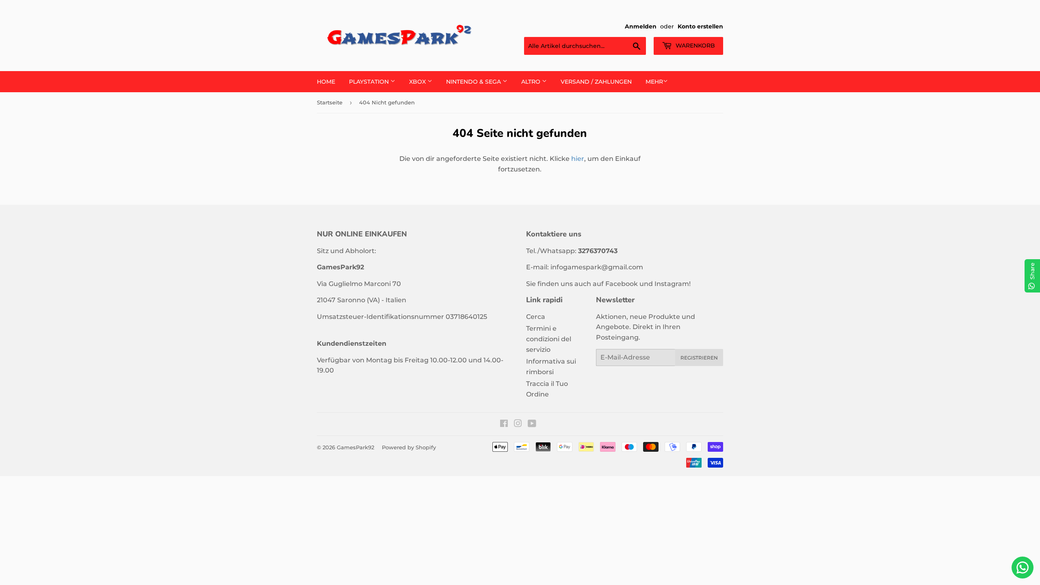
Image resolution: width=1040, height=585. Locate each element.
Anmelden (640, 26)
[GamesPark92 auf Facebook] (504, 424)
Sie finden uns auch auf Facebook (582, 284)
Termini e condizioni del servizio (548, 339)
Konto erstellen (700, 26)
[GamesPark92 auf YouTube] (532, 424)
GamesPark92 (355, 447)
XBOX (418, 81)
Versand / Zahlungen (596, 81)
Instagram (671, 284)
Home (326, 81)
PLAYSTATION (369, 81)
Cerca (535, 317)
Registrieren (699, 358)
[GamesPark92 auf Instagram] (518, 424)
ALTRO (531, 81)
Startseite (329, 102)
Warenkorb (694, 45)
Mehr (654, 81)
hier (577, 158)
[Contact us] (1023, 567)
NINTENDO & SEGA (474, 81)
